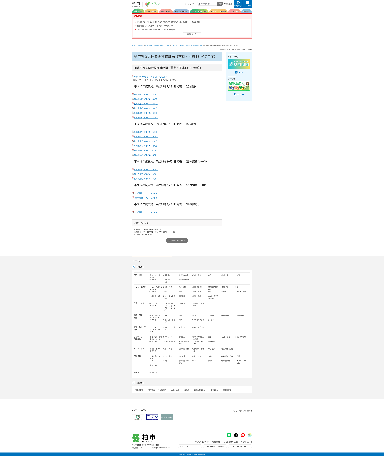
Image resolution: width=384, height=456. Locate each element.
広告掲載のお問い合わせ (243, 411)
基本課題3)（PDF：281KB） (146, 141)
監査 (194, 361)
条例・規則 (154, 365)
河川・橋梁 (211, 341)
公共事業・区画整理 (184, 342)
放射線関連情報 (184, 279)
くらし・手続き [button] (140, 287)
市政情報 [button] (137, 356)
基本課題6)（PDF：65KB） (145, 179)
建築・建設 (154, 341)
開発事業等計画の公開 (198, 338)
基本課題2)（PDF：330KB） (146, 99)
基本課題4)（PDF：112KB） (146, 146)
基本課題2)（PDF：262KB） (146, 193)
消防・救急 (197, 275)
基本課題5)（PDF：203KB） (146, 113)
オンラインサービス (242, 362)
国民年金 (225, 287)
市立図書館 (227, 390)
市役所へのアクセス (202, 442)
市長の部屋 (168, 356)
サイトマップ (185, 446)
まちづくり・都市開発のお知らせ (156, 338)
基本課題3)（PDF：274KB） (146, 198)
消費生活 (225, 291)
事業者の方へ (154, 372)
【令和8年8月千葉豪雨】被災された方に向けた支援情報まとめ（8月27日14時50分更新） (169, 22)
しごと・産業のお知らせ (155, 350)
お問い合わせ (247, 442)
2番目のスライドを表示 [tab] (241, 72)
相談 (209, 291)
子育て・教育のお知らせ (155, 304)
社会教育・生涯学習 (198, 304)
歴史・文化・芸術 (169, 328)
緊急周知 (167, 275)
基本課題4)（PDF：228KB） (146, 108)
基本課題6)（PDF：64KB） (145, 155)
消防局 (186, 390)
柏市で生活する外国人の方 (213, 297)
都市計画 (182, 337)
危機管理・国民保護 (169, 281)
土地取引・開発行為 (198, 342)
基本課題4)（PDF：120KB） (146, 169)
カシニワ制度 (241, 337)
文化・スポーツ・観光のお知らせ (155, 329)
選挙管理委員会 (199, 390)
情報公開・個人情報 (184, 362)
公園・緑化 (226, 337)
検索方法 (228, 4)
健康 (166, 315)
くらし (167, 45)
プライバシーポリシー (238, 446)
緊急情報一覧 (191, 34)
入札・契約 (211, 349)
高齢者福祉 (226, 315)
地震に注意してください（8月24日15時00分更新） (155, 26)
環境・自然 (197, 291)
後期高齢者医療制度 (213, 288)
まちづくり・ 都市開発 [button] (139, 338)
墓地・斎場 (197, 296)
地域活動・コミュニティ (155, 297)
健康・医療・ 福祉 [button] (139, 316)
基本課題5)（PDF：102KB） (146, 150)
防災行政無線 (183, 275)
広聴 (151, 361)
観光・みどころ (198, 327)
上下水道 (153, 291)
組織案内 (163, 390)
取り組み (211, 320)
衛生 (194, 315)
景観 (209, 337)
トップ (134, 45)
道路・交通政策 (169, 341)
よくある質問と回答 (231, 442)
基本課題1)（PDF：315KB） (146, 94)
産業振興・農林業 (198, 350)
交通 (180, 291)
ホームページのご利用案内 (214, 446)
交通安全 (153, 279)
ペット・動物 (241, 291)
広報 (238, 356)
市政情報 (141, 45)
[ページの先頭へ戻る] (247, 428)
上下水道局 (175, 390)
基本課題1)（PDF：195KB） (146, 132)
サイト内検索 (199, 4)
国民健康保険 (197, 287)
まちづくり (168, 337)
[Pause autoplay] (236, 72)
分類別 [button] (140, 267)
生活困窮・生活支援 (169, 321)
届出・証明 (182, 287)
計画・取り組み (159, 45)
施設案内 (216, 442)
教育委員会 (226, 361)
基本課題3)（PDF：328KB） (146, 104)
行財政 (210, 356)
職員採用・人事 (227, 356)
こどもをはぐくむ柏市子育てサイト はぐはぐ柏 (169, 307)
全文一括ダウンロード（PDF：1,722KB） (151, 77)
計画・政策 (148, 45)
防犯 (238, 275)
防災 (209, 275)
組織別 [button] (140, 383)
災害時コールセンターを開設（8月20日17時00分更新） (156, 29)
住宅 (166, 291)
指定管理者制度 (227, 349)
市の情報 (182, 356)
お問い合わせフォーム (177, 240)
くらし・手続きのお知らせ (156, 288)
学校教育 (182, 303)
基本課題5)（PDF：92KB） (145, 174)
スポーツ (182, 327)
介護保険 (211, 315)
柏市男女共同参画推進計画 (194, 45)
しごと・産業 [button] (139, 349)
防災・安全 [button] (138, 275)
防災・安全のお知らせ (155, 276)
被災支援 (225, 275)
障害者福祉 (240, 315)
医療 (180, 315)
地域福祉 (153, 320)
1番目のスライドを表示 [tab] (239, 72)
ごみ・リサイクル (170, 287)
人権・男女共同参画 (177, 45)
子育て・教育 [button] (139, 303)
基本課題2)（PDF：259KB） (146, 137)
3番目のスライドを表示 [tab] (243, 94)
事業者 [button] (136, 372)
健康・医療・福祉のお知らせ (155, 316)
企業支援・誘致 (184, 349)
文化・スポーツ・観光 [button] (141, 328)
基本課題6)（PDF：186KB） (146, 117)
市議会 (210, 361)
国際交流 (182, 296)
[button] (247, 4)
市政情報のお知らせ (155, 357)
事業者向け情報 (198, 320)
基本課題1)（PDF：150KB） (146, 212)
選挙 (166, 361)
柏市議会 (151, 390)
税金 (238, 287)
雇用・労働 (168, 349)
